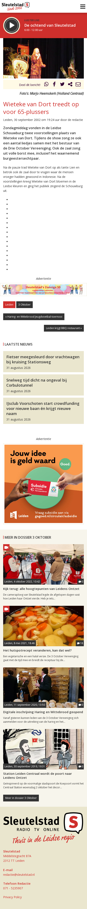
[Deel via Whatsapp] (46, 85)
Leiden (9, 304)
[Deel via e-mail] (78, 85)
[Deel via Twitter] (62, 85)
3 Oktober (24, 304)
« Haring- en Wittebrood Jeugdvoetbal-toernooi (33, 316)
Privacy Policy (12, 897)
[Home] (15, 5)
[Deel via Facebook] (54, 85)
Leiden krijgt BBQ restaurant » (64, 328)
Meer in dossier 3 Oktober (21, 798)
